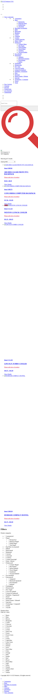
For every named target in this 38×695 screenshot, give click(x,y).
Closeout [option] (9, 556)
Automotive (18, 18)
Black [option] (7, 615)
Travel (16, 81)
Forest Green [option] (9, 635)
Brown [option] (8, 619)
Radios (20, 62)
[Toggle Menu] (1, 14)
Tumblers (21, 50)
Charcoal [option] (8, 624)
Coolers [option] (8, 557)
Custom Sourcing (20, 39)
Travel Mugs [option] (13, 570)
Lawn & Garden (19, 68)
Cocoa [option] (8, 628)
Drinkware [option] (9, 563)
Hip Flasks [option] (13, 566)
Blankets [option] (9, 552)
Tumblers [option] (13, 572)
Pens (16, 73)
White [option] (7, 670)
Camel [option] (8, 622)
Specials (17, 78)
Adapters (20, 57)
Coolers (17, 38)
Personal (17, 74)
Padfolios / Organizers (21, 71)
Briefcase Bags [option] (14, 541)
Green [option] (7, 638)
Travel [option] (8, 607)
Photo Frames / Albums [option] (13, 600)
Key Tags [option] (9, 589)
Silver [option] (7, 665)
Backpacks (21, 22)
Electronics (18, 55)
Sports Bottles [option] (14, 568)
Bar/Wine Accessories (21, 28)
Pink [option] (7, 654)
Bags (16, 20)
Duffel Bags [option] (13, 543)
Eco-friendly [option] (10, 575)
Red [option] (7, 658)
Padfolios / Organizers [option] (12, 595)
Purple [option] (8, 656)
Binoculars (18, 31)
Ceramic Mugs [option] (14, 565)
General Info (7, 89)
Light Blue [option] (9, 640)
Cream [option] (8, 629)
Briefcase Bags (22, 23)
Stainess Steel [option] (10, 669)
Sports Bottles (22, 47)
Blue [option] (7, 617)
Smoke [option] (8, 667)
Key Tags (17, 66)
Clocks (17, 34)
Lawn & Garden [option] (11, 591)
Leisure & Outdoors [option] (12, 593)
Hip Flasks (21, 46)
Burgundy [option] (9, 620)
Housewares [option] (10, 588)
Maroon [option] (8, 644)
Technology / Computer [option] (13, 604)
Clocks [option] (8, 554)
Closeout (17, 36)
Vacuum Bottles (22, 52)
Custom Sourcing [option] (11, 559)
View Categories (9, 17)
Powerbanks (21, 60)
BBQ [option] (8, 548)
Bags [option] (8, 538)
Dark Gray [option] (9, 631)
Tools (16, 82)
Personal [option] (9, 598)
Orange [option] (8, 653)
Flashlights (18, 63)
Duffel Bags (21, 25)
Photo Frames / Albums (21, 76)
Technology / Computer (21, 79)
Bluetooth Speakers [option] (15, 581)
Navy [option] (7, 647)
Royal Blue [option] (9, 661)
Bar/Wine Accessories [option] (12, 547)
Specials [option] (8, 602)
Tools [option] (8, 606)
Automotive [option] (9, 536)
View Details (7, 184)
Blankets (17, 33)
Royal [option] (7, 660)
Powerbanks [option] (13, 582)
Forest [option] (7, 633)
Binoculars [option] (9, 550)
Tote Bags (21, 26)
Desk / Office (18, 41)
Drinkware (18, 42)
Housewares (18, 65)
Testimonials (7, 92)
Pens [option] (7, 597)
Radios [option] (12, 584)
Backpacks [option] (13, 540)
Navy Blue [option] (9, 649)
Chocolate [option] (9, 626)
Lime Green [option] (9, 642)
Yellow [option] (8, 672)
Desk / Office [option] (10, 561)
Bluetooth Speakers (23, 58)
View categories (8, 692)
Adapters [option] (12, 579)
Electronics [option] (9, 577)
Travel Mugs (21, 49)
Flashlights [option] (9, 586)
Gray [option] (7, 637)
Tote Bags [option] (13, 545)
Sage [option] (7, 663)
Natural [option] (8, 645)
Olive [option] (7, 651)
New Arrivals (8, 84)
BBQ (16, 30)
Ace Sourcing (8, 91)
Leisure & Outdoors (20, 70)
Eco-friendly (18, 54)
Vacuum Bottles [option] (14, 573)
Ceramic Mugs (22, 44)
